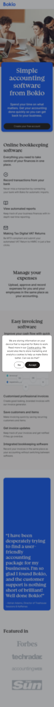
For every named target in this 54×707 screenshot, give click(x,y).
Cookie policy (34, 347)
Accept (32, 365)
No (19, 365)
